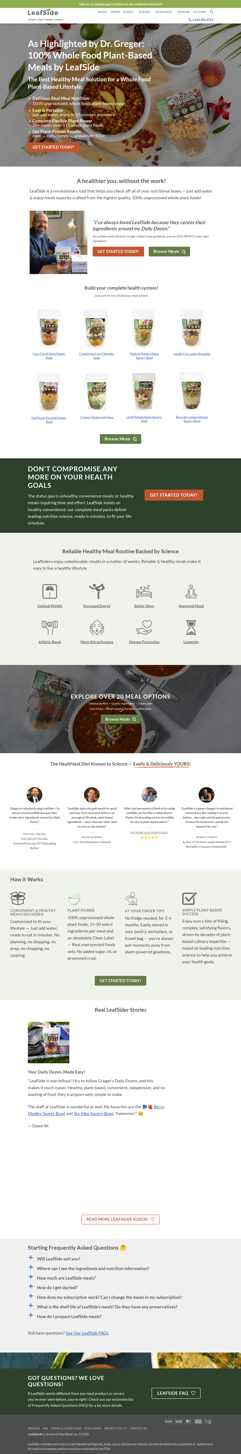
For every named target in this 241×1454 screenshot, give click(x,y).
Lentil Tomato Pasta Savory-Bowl (144, 419)
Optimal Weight (49, 606)
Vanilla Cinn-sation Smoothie (192, 354)
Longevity (191, 642)
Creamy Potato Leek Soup (96, 417)
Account (199, 11)
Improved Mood (191, 606)
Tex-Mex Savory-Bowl (94, 1113)
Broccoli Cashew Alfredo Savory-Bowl (192, 419)
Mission (183, 11)
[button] (120, 1259)
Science (144, 11)
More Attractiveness (96, 642)
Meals (102, 11)
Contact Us (138, 1428)
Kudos (128, 11)
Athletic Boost (49, 642)
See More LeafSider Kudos (149, 832)
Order (115, 11)
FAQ (45, 1428)
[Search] (211, 11)
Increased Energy (96, 606)
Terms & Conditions (66, 1428)
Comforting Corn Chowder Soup (96, 355)
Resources (164, 11)
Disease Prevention (144, 642)
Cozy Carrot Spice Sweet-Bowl (49, 355)
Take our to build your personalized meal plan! (120, 4)
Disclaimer (92, 1428)
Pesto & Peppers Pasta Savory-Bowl (144, 355)
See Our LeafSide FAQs (87, 1332)
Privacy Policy (115, 1428)
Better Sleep (144, 606)
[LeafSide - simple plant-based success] (45, 12)
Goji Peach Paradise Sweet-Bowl (49, 420)
